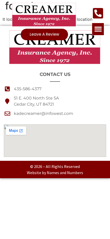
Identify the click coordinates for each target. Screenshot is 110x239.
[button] (98, 29)
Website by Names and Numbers (55, 172)
